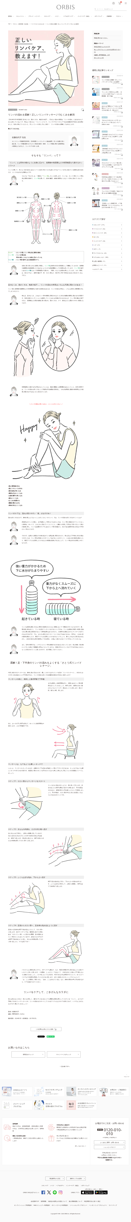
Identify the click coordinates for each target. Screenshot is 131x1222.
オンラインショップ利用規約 (23, 1205)
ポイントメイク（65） (100, 233)
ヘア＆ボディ (60, 1185)
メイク (57, 16)
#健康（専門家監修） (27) (102, 55)
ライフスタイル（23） (100, 253)
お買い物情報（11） (100, 261)
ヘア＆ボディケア (68, 16)
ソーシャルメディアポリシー (78, 1205)
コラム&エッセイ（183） (101, 257)
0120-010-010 (113, 1131)
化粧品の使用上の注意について (57, 1201)
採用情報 (43, 1201)
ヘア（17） (97, 245)
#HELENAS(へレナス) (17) (102, 47)
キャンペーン (20, 16)
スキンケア (47, 16)
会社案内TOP (35, 1201)
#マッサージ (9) (99, 58)
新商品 (10, 16)
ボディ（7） (97, 249)
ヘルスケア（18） (97, 269)
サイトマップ (113, 1205)
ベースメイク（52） (100, 229)
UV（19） (97, 237)
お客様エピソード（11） (99, 265)
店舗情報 (109, 16)
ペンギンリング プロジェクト (98, 1205)
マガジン (118, 16)
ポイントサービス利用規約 (60, 1205)
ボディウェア (98, 16)
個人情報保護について (75, 1201)
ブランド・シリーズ (34, 16)
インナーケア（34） (100, 241)
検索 (96, 9)
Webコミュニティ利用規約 (42, 1205)
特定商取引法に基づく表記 (92, 1201)
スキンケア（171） (99, 225)
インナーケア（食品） (84, 16)
